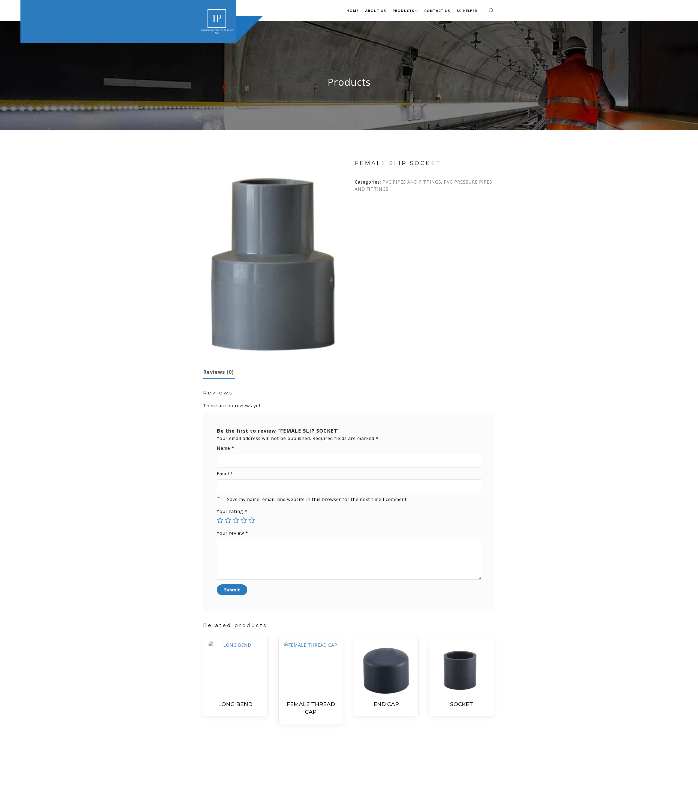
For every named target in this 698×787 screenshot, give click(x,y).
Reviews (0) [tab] (218, 372)
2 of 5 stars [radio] (228, 520)
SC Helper (467, 10)
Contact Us (437, 10)
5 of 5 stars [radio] (251, 520)
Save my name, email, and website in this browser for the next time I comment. (317, 499)
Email (225, 474)
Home (353, 10)
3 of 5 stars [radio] (236, 520)
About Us (375, 10)
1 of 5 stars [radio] (220, 520)
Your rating (232, 511)
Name (225, 448)
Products (403, 10)
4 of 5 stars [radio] (243, 520)
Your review (232, 533)
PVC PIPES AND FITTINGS (412, 182)
